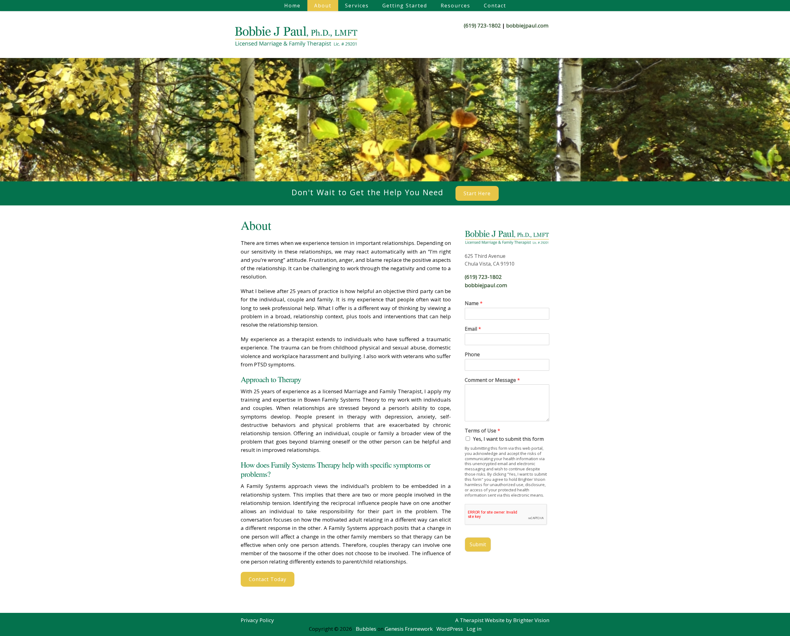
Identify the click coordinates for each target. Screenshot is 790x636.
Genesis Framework (409, 628)
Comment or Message (492, 380)
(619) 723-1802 (482, 25)
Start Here (477, 193)
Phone (472, 354)
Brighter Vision (531, 620)
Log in (474, 628)
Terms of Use (482, 430)
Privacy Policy (257, 620)
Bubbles (366, 628)
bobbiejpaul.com (527, 25)
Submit (478, 544)
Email (473, 329)
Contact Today (267, 579)
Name (474, 303)
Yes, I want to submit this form (508, 439)
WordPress (449, 628)
